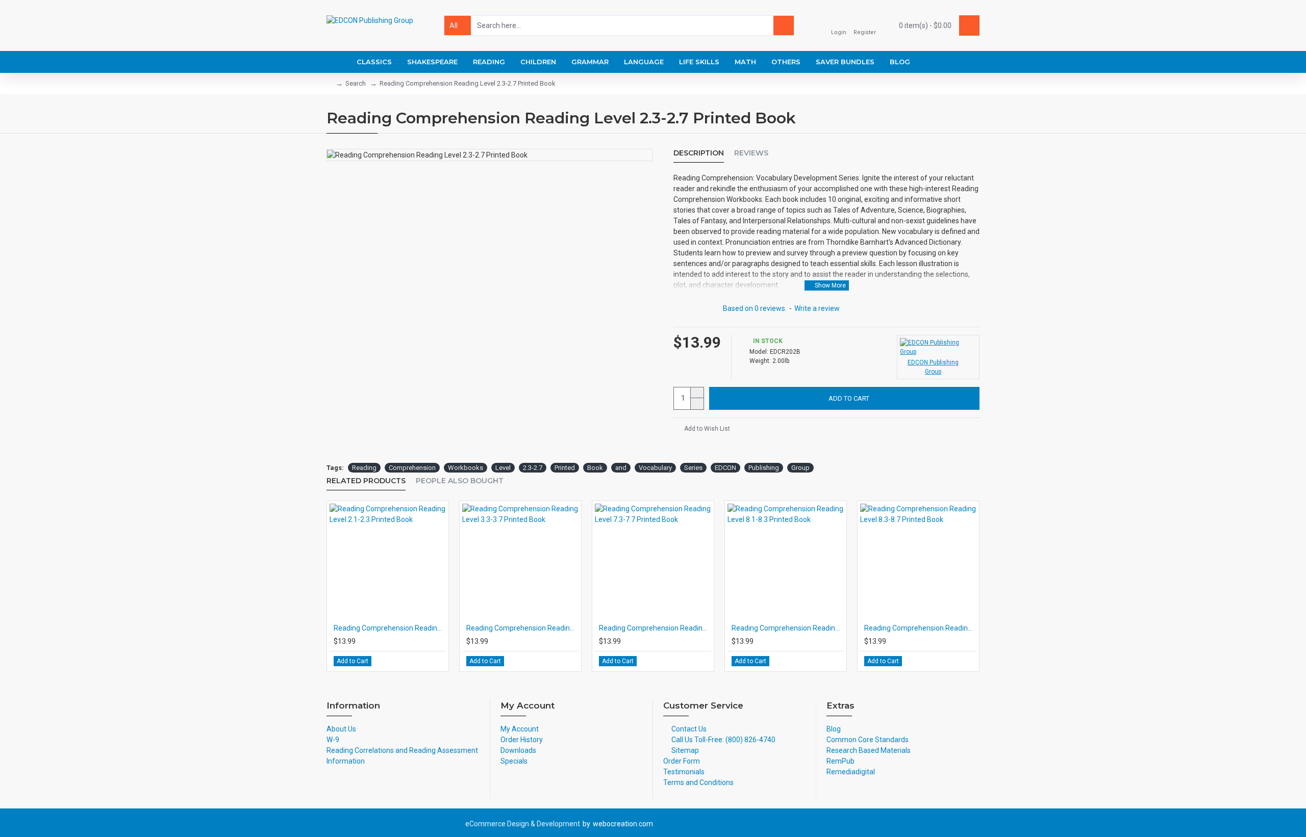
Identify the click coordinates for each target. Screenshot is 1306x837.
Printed (565, 468)
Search (355, 83)
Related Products (366, 481)
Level (503, 468)
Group (800, 468)
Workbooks (465, 468)
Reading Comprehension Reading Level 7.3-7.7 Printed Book (655, 628)
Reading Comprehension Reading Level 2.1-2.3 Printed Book (390, 628)
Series (693, 468)
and (620, 468)
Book (595, 468)
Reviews (751, 153)
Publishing (763, 468)
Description (698, 153)
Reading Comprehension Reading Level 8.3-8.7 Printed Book (920, 628)
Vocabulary (655, 468)
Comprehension (412, 468)
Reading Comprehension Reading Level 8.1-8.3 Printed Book (788, 628)
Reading (364, 468)
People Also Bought (460, 481)
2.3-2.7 (532, 468)
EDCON (725, 468)
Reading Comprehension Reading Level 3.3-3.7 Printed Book (522, 628)
